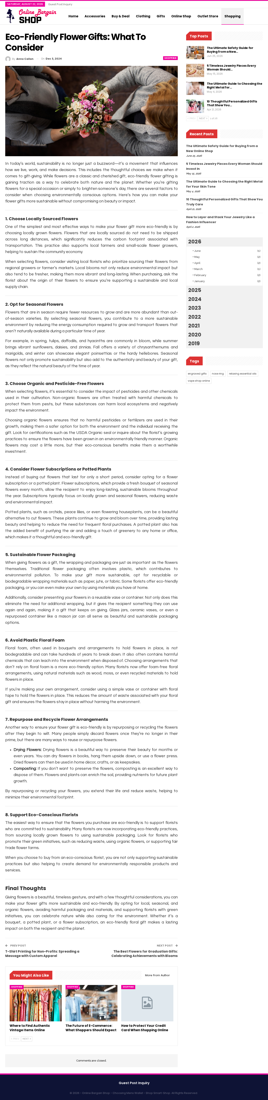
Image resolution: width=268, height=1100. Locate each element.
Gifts (161, 16)
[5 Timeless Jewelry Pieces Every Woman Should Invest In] (195, 70)
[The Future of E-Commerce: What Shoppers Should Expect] (92, 1003)
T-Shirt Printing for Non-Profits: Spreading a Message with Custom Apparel (42, 953)
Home (73, 16)
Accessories (95, 16)
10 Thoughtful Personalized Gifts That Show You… (232, 103)
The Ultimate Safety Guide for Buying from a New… (230, 50)
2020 (194, 334)
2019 (194, 343)
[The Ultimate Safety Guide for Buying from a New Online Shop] (195, 52)
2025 (194, 290)
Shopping (232, 16)
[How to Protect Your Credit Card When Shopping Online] (147, 1003)
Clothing (143, 16)
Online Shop (181, 16)
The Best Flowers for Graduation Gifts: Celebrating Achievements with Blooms (144, 953)
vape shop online (199, 380)
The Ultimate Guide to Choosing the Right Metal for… (234, 86)
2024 (194, 299)
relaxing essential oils (242, 373)
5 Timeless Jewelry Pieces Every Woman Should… (231, 68)
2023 (194, 308)
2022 (194, 317)
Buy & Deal (121, 16)
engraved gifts (197, 373)
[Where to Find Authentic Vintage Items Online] (36, 1003)
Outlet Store (207, 16)
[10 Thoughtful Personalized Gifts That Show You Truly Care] (195, 106)
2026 (194, 241)
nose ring (218, 373)
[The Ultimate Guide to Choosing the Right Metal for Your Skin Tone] (195, 88)
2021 (194, 325)
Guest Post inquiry (60, 4)
